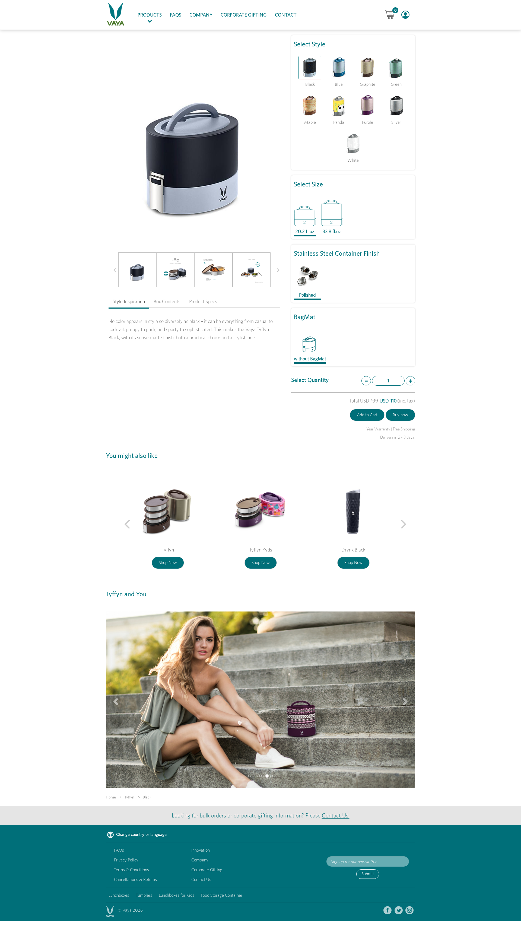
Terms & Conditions (131, 869)
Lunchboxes (119, 895)
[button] (113, 269)
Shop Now (168, 562)
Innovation (200, 850)
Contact (286, 15)
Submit (367, 873)
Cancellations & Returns (135, 879)
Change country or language (141, 834)
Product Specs (203, 301)
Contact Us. (336, 815)
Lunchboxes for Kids (176, 895)
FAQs (175, 15)
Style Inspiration (129, 301)
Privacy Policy (126, 860)
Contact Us (201, 879)
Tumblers (144, 895)
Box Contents (167, 301)
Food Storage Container (221, 895)
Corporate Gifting (244, 15)
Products (152, 15)
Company (200, 15)
